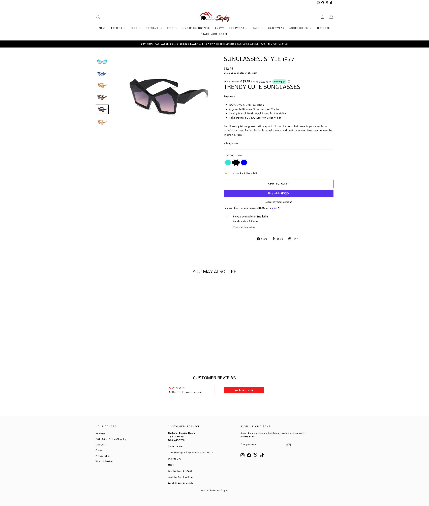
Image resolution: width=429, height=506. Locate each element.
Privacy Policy (103, 455)
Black (236, 162)
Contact (99, 450)
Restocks (323, 28)
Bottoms (153, 28)
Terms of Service (104, 461)
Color (233, 155)
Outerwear (276, 28)
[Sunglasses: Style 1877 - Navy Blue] (121, 351)
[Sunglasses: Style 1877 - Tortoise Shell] (135, 351)
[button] (278, 82)
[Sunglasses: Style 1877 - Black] (117, 351)
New (102, 28)
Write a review (244, 390)
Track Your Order (214, 34)
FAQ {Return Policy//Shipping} (111, 439)
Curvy (219, 28)
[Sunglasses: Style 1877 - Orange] (126, 351)
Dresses (116, 28)
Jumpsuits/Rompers (196, 28)
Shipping (228, 72)
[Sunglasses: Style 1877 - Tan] (130, 351)
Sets (170, 28)
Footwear (237, 28)
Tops (134, 28)
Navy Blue (244, 162)
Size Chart (101, 444)
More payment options (278, 202)
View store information (244, 227)
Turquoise (228, 162)
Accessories (299, 28)
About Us (100, 433)
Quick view (124, 335)
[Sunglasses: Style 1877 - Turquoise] (112, 351)
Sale (256, 28)
